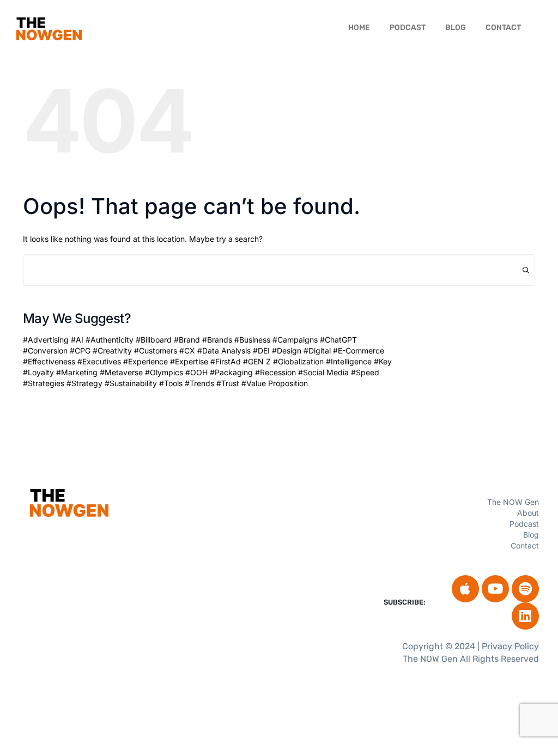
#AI (77, 339)
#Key (383, 361)
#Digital (317, 350)
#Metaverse (121, 372)
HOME (359, 27)
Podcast (408, 27)
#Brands (217, 339)
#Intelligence (349, 361)
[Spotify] (525, 588)
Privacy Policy (510, 646)
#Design (286, 350)
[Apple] (465, 588)
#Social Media (323, 372)
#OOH (196, 372)
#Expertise (189, 361)
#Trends (199, 383)
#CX (187, 350)
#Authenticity (110, 339)
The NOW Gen (513, 502)
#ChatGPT (338, 339)
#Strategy (84, 383)
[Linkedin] (525, 616)
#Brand (187, 339)
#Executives (99, 361)
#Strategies (43, 383)
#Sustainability (131, 383)
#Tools (171, 383)
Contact (503, 27)
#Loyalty (38, 372)
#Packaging (231, 372)
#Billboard (154, 339)
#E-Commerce (358, 350)
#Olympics (164, 372)
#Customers (155, 350)
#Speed (365, 372)
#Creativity (112, 350)
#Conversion (45, 350)
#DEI (261, 350)
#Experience (145, 361)
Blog (455, 27)
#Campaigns (295, 339)
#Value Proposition (274, 383)
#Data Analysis (224, 350)
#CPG (80, 350)
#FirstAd (225, 361)
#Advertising (46, 339)
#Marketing (77, 372)
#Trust (227, 383)
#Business (252, 339)
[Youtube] (495, 588)
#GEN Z (257, 361)
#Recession (275, 372)
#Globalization (298, 361)
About (528, 512)
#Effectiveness (49, 361)
